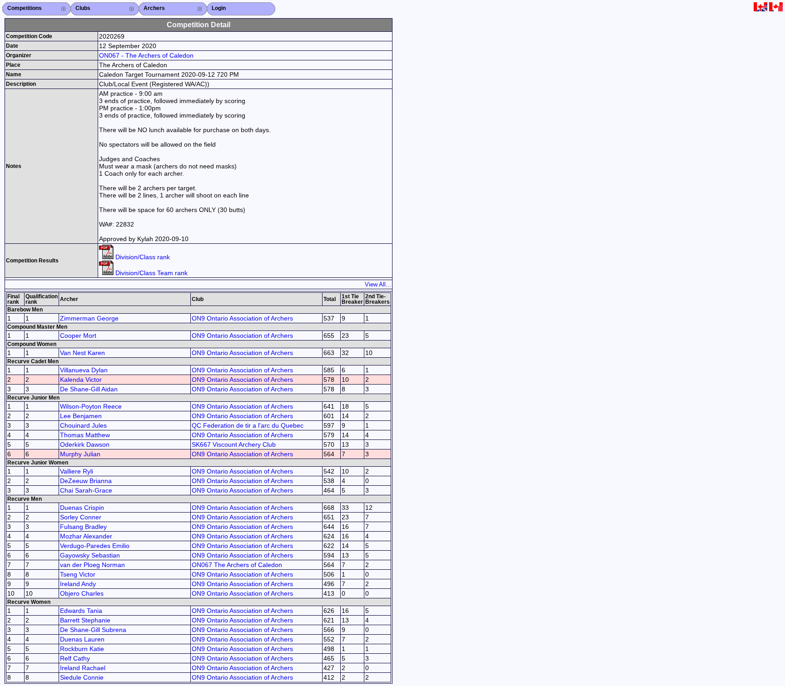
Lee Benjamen (81, 415)
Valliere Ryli (76, 471)
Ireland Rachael (82, 667)
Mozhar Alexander (86, 536)
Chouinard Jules (83, 425)
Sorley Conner (80, 517)
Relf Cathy (75, 658)
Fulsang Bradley (83, 526)
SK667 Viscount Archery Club (234, 444)
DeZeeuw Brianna (86, 480)
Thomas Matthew (85, 435)
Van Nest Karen (82, 352)
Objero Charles (82, 593)
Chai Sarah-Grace (86, 490)
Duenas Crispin (82, 507)
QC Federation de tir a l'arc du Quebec (247, 425)
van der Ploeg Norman (92, 564)
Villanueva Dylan (84, 370)
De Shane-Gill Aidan (89, 389)
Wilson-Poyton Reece (91, 406)
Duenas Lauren (82, 639)
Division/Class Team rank (151, 272)
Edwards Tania (81, 610)
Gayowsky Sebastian (90, 555)
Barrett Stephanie (85, 620)
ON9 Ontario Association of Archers (242, 318)
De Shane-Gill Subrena (93, 629)
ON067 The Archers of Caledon (237, 564)
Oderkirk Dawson (84, 444)
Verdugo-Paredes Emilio (94, 545)
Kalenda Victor (81, 379)
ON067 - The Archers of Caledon (146, 55)
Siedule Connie (82, 677)
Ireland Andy (78, 583)
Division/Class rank (142, 257)
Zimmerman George (89, 318)
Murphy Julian (80, 454)
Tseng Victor (77, 574)
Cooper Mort (78, 335)
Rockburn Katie (82, 648)
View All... (378, 284)
